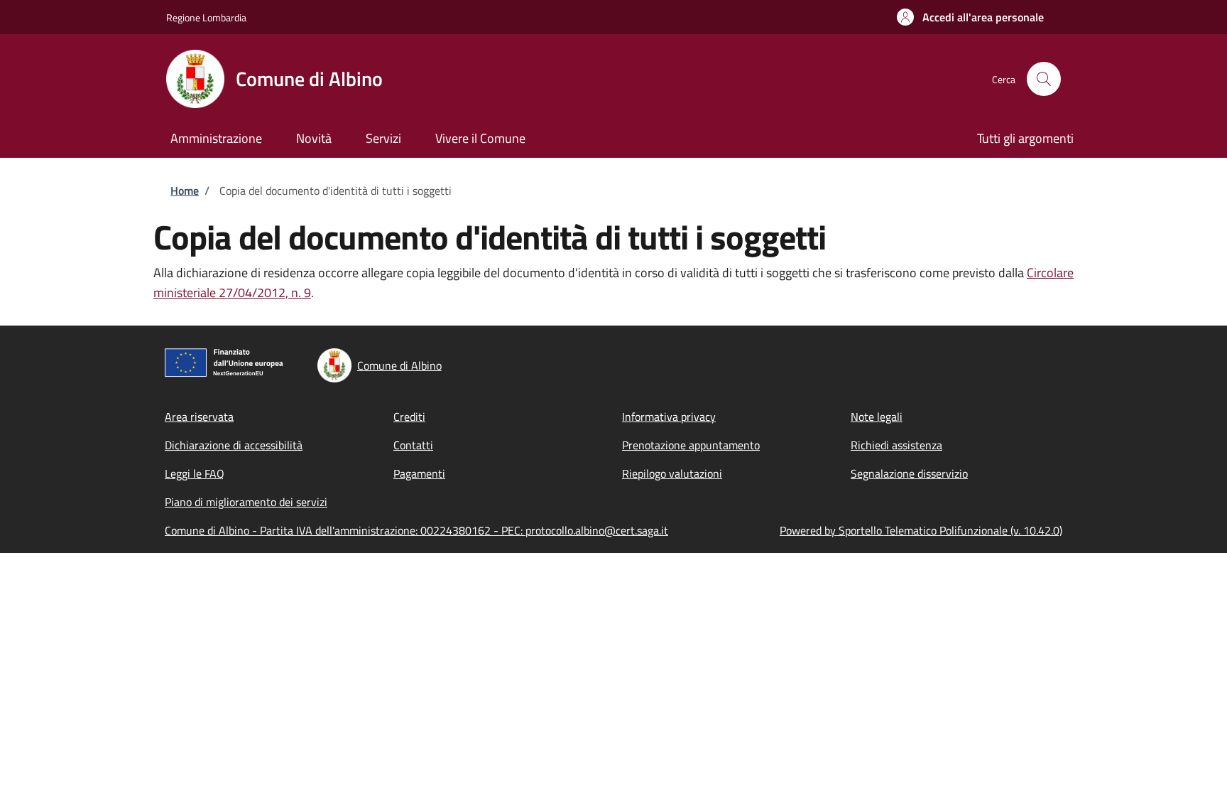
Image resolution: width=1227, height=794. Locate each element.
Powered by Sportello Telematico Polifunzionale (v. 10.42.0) (921, 530)
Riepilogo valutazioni (672, 473)
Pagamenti (419, 473)
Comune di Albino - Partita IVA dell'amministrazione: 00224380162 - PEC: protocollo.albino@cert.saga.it (416, 530)
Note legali (876, 416)
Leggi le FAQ (194, 473)
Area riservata (199, 416)
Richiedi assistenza (896, 445)
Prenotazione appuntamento (691, 445)
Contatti (413, 445)
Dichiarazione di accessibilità (233, 445)
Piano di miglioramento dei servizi (246, 501)
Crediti (409, 416)
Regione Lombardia (206, 17)
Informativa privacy (669, 416)
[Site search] (1044, 79)
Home (184, 190)
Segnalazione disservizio (909, 473)
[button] (970, 17)
